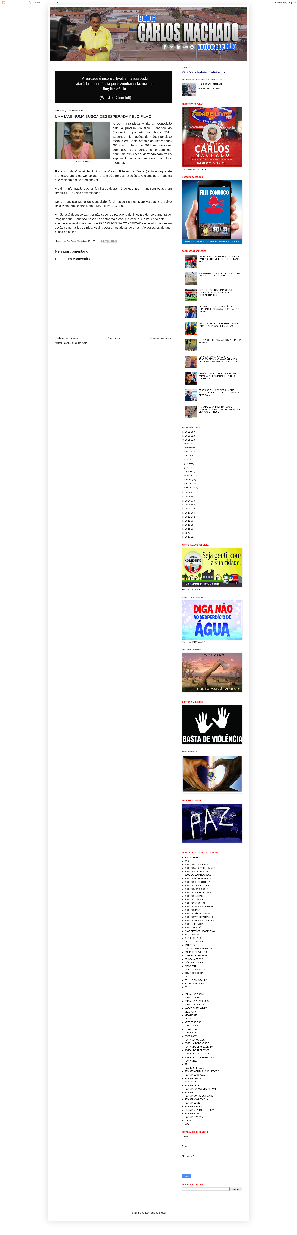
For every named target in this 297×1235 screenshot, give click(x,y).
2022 (187, 521)
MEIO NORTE (191, 1015)
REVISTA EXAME (193, 1082)
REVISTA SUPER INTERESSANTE (201, 1110)
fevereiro (188, 447)
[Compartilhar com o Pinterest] (115, 241)
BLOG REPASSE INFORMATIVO (200, 931)
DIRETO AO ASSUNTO (195, 970)
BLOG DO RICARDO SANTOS (199, 906)
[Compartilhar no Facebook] (112, 241)
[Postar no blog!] (106, 241)
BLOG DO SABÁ (192, 910)
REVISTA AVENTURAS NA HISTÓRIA (202, 1071)
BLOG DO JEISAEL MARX (197, 885)
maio (187, 459)
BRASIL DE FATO (193, 938)
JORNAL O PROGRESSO (197, 1001)
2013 (187, 436)
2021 (187, 517)
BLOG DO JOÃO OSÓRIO (196, 889)
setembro (189, 475)
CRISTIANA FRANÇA (195, 959)
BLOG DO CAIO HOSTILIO (197, 871)
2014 (187, 440)
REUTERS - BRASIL (194, 1068)
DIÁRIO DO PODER (194, 962)
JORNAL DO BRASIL (194, 994)
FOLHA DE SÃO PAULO (196, 980)
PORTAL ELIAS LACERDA (197, 1054)
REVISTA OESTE (192, 1103)
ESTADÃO (189, 977)
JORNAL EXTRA (192, 998)
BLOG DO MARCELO (195, 903)
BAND (187, 861)
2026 (187, 537)
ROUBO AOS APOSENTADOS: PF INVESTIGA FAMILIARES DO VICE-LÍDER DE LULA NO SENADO (220, 259)
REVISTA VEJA (192, 1113)
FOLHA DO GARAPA (194, 983)
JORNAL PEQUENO (194, 1005)
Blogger (162, 1213)
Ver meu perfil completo (209, 88)
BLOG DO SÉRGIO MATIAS (197, 913)
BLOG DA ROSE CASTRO (197, 864)
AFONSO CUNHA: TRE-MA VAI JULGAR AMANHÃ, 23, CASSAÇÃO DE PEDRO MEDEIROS (217, 376)
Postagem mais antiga (160, 338)
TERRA (188, 1120)
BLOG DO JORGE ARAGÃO (198, 892)
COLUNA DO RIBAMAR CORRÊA (200, 949)
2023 (187, 525)
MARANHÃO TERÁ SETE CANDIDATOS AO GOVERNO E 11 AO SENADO (219, 274)
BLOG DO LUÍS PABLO (195, 899)
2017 (187, 501)
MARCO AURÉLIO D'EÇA (196, 1008)
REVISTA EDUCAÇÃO (195, 1075)
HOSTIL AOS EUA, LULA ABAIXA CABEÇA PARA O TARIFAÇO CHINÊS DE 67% (218, 324)
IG (186, 990)
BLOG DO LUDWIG (194, 896)
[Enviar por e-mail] (102, 241)
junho (187, 463)
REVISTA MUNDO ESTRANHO (199, 1096)
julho (187, 467)
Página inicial (114, 338)
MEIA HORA (190, 1012)
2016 (187, 497)
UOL (187, 1124)
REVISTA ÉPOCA (193, 1078)
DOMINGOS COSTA (194, 973)
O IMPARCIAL (191, 1033)
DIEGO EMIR (191, 966)
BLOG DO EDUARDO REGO (198, 875)
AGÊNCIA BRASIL (193, 857)
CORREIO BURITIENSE (196, 955)
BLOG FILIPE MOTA (194, 924)
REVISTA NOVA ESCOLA (196, 1099)
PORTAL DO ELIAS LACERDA (199, 1047)
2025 (187, 533)
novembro (189, 483)
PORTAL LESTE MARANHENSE (200, 1057)
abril (186, 455)
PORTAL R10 (191, 1061)
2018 (187, 505)
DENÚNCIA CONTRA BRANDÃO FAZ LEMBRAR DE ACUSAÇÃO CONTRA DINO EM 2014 (219, 309)
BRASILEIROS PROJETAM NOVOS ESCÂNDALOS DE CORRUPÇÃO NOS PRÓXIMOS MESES (217, 292)
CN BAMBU (190, 945)
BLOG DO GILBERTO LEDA (198, 878)
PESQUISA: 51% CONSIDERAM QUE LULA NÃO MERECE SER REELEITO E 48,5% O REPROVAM (219, 392)
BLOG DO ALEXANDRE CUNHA (200, 868)
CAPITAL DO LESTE (194, 941)
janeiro (187, 443)
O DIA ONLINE (191, 1029)
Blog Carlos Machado (211, 84)
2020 (187, 513)
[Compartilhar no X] (109, 241)
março (187, 451)
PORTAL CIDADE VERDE (197, 1043)
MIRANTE (189, 1019)
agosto (187, 471)
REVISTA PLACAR (193, 1106)
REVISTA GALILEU (193, 1085)
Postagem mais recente (67, 338)
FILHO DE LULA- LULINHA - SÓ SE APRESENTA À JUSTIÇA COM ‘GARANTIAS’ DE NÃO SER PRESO (219, 409)
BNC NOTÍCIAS (192, 934)
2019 (187, 509)
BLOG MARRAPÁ (193, 927)
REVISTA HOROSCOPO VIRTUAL (200, 1089)
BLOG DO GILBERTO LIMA (197, 882)
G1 (186, 987)
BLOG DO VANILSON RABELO (199, 917)
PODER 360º (191, 1036)
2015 (187, 493)
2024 (187, 529)
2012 (187, 432)
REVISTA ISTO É (192, 1092)
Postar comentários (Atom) (75, 343)
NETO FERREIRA (193, 1022)
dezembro (189, 487)
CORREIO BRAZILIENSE (196, 952)
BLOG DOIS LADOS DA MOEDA (200, 920)
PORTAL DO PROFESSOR (197, 1050)
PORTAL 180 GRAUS (195, 1040)
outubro (188, 479)
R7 (186, 1064)
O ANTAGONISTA (193, 1026)
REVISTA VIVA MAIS (194, 1117)
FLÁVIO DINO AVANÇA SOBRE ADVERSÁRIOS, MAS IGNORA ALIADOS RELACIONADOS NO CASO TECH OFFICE (219, 359)
